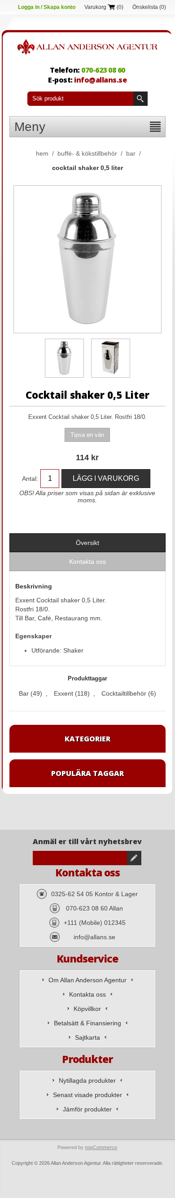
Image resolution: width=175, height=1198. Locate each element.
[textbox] (80, 98)
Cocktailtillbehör (123, 693)
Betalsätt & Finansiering (87, 1023)
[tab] (87, 542)
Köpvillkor (87, 1008)
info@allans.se (100, 80)
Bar (24, 693)
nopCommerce (101, 1147)
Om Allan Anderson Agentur (87, 980)
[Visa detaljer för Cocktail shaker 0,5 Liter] (64, 358)
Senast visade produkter (87, 1094)
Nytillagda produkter (87, 1080)
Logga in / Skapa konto (46, 7)
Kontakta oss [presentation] (87, 561)
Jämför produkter (87, 1109)
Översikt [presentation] (87, 542)
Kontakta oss (87, 994)
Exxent (63, 693)
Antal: (30, 478)
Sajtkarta (87, 1037)
